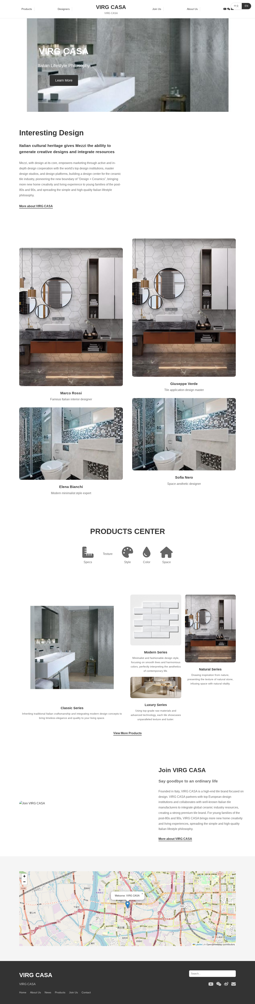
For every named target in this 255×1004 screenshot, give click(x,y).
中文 (236, 5)
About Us (192, 8)
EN (246, 5)
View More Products (127, 733)
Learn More (63, 80)
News (48, 992)
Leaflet (198, 944)
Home (22, 992)
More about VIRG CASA (36, 206)
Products (26, 8)
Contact (86, 992)
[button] (127, 905)
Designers (64, 8)
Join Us (156, 8)
